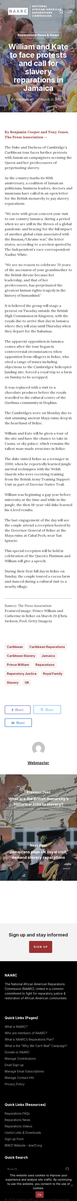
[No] (72, 1185)
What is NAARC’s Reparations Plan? (29, 1039)
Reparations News (17, 1120)
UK (27, 682)
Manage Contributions (20, 1058)
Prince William (18, 664)
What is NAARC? (16, 1026)
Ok (39, 1194)
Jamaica (48, 656)
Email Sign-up (14, 1065)
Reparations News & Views (38, 35)
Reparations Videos (18, 1126)
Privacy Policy (15, 1084)
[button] (70, 12)
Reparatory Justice (22, 673)
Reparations (45, 664)
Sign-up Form (14, 1139)
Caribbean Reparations (47, 647)
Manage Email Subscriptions (24, 1071)
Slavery (12, 682)
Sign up (41, 946)
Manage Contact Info (19, 1077)
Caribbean (15, 647)
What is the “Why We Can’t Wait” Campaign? (36, 1046)
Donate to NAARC (17, 1052)
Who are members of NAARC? (26, 1033)
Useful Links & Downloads (23, 1132)
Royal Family (52, 673)
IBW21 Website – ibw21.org (23, 1145)
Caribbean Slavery (21, 656)
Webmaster (24, 99)
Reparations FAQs (17, 1113)
